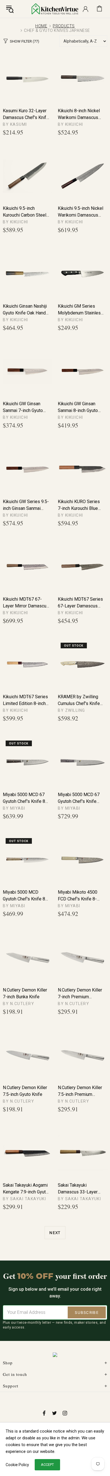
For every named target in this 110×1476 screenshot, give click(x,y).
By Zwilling (71, 710)
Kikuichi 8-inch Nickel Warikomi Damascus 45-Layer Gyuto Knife (79, 114)
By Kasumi (15, 124)
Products (63, 26)
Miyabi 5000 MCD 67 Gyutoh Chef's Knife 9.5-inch (79, 798)
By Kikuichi (70, 124)
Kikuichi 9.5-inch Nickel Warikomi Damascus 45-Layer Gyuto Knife (80, 212)
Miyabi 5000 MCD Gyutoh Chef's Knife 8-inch (25, 895)
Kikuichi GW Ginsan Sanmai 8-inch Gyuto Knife (78, 407)
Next (54, 1232)
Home (41, 26)
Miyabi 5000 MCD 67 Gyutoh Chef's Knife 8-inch (25, 798)
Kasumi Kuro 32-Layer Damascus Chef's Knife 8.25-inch (26, 114)
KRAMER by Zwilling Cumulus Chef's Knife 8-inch (79, 700)
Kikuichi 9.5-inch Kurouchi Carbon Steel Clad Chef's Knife (24, 212)
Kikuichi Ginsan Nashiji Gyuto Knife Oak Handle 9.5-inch (26, 309)
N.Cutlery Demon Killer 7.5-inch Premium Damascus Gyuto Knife (80, 1091)
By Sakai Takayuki (24, 1199)
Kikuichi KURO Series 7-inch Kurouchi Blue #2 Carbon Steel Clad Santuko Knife (79, 505)
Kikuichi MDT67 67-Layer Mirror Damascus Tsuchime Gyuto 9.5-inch (26, 602)
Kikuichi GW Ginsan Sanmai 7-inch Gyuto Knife (23, 407)
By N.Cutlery (18, 1003)
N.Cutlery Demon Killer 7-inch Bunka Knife (25, 993)
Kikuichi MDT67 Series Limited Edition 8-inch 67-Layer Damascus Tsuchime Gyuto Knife (25, 700)
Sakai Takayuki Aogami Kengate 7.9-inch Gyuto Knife (25, 1188)
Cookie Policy (17, 1464)
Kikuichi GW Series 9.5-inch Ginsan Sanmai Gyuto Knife (26, 505)
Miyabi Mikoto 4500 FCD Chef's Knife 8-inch (77, 895)
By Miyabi (14, 808)
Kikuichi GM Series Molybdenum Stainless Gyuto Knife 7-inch (80, 309)
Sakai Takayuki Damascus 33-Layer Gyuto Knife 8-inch (78, 1188)
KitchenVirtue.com (55, 8)
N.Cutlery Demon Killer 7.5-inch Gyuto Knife (25, 1091)
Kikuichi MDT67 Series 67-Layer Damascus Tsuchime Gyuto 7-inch (80, 602)
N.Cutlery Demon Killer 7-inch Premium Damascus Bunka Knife (80, 993)
